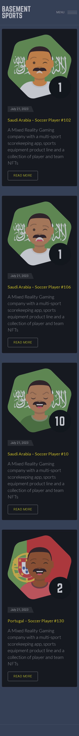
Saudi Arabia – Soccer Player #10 (38, 453)
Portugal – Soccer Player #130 (36, 620)
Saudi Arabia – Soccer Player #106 (39, 286)
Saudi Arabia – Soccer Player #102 (39, 120)
